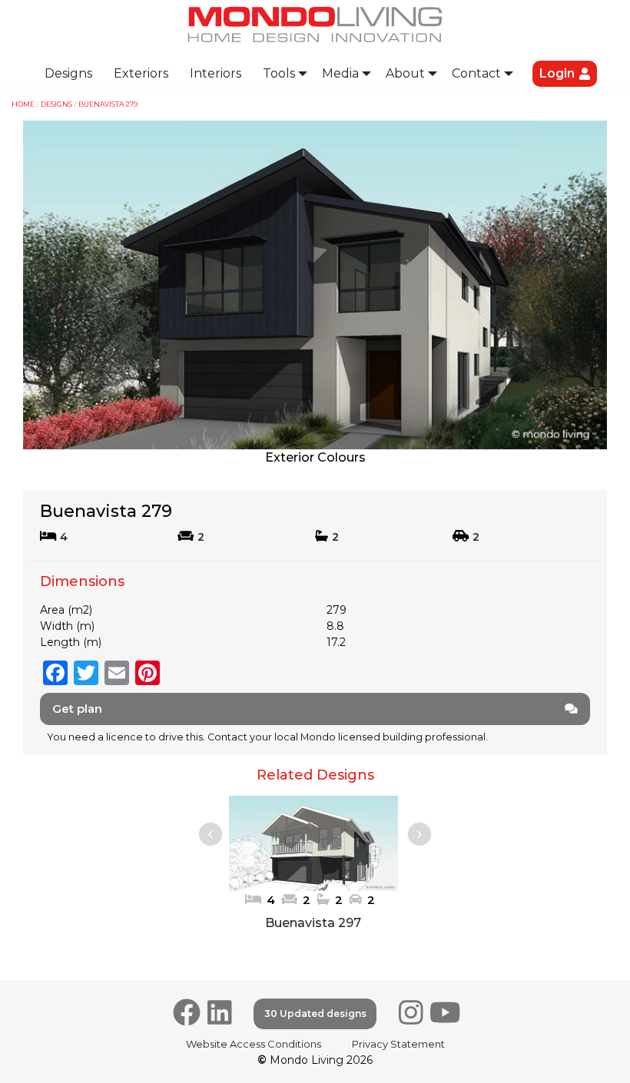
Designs (68, 73)
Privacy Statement (398, 1044)
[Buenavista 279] (315, 283)
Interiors (215, 73)
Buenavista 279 (108, 104)
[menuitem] (68, 74)
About (405, 73)
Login (557, 73)
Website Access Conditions (253, 1044)
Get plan (77, 708)
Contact (476, 73)
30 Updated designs (315, 1013)
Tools (279, 73)
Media (340, 73)
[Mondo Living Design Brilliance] (315, 23)
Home (23, 104)
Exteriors (141, 73)
